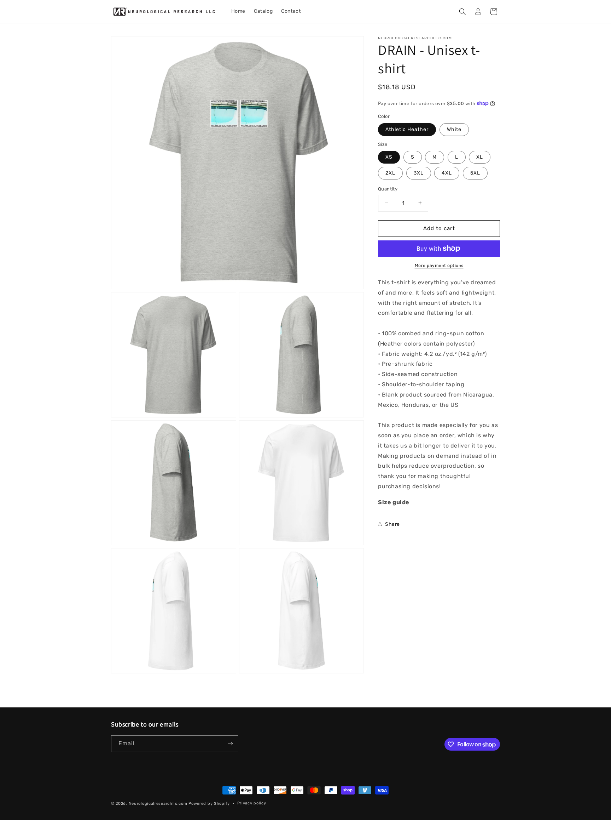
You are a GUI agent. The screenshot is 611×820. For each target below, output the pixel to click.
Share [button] (392, 524)
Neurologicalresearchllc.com (158, 803)
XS (388, 157)
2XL (390, 173)
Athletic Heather (407, 129)
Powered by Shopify (209, 803)
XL (479, 157)
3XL (419, 173)
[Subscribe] (230, 743)
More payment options (439, 265)
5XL (475, 173)
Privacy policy (251, 803)
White (454, 129)
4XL (447, 173)
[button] (462, 11)
